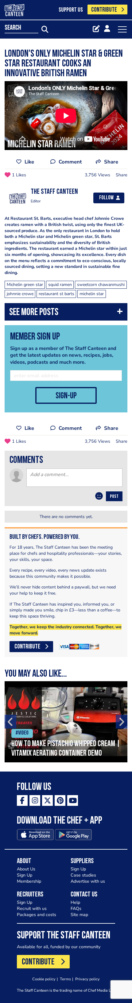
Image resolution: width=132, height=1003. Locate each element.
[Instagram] (34, 800)
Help (75, 902)
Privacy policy (87, 979)
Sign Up (24, 875)
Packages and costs (36, 915)
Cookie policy (44, 979)
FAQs (76, 908)
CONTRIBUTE (104, 10)
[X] (47, 800)
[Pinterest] (60, 800)
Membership (29, 881)
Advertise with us (88, 881)
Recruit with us (32, 908)
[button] (66, 313)
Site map (79, 915)
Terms (65, 979)
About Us (26, 869)
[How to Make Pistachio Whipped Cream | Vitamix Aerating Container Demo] (66, 721)
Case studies (83, 875)
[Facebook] (22, 800)
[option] (66, 721)
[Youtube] (72, 800)
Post (114, 496)
